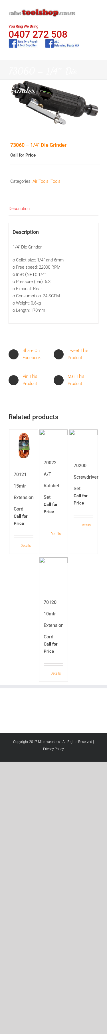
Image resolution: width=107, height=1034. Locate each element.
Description (19, 208)
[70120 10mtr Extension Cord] (53, 573)
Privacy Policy (53, 749)
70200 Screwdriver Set (86, 477)
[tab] (53, 208)
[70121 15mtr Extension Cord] (23, 445)
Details (26, 546)
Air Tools (41, 181)
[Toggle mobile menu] (96, 9)
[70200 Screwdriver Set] (83, 441)
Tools (55, 181)
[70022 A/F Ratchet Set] (53, 439)
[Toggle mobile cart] (86, 9)
